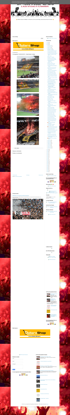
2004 (47, 167)
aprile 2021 (49, 144)
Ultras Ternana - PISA (50, 99)
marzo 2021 (49, 145)
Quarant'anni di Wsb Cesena (51, 63)
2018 (47, 151)
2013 (47, 157)
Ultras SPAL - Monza (50, 98)
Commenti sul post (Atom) (18, 176)
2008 (47, 162)
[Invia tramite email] (14, 148)
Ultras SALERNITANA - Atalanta (51, 72)
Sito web (37, 16)
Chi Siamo (17, 16)
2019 (47, 150)
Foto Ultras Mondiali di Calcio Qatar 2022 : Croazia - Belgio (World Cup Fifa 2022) (54, 315)
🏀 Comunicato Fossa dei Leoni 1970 (52, 126)
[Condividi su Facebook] (17, 148)
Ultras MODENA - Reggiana (51, 124)
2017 (47, 152)
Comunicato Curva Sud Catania (51, 131)
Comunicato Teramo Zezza (50, 117)
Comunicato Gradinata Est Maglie (51, 59)
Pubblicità (32, 16)
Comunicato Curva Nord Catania (51, 73)
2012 (47, 158)
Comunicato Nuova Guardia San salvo (52, 79)
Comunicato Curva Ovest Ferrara (51, 118)
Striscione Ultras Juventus (50, 90)
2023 (47, 42)
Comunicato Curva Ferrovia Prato (51, 119)
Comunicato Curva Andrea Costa (51, 135)
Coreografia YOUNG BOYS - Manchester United (51, 86)
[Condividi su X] (16, 148)
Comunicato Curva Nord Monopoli (51, 109)
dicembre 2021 (50, 45)
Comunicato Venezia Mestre (51, 80)
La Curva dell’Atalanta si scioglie (51, 116)
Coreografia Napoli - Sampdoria (44, 398)
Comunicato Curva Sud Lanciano (51, 67)
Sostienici (22, 16)
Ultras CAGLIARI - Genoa (50, 96)
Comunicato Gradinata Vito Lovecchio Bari (54, 305)
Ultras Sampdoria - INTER (50, 97)
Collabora (27, 16)
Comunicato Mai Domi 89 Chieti (51, 89)
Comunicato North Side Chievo (51, 91)
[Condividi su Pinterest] (18, 148)
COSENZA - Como (49, 62)
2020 (47, 149)
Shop (41, 16)
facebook (49, 16)
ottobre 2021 (49, 47)
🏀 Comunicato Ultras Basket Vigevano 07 (51, 123)
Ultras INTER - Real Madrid (51, 84)
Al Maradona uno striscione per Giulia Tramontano (21, 195)
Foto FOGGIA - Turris (50, 104)
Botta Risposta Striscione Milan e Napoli (54, 294)
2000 (47, 171)
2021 (47, 44)
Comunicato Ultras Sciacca (43, 384)
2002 (47, 169)
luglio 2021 (49, 141)
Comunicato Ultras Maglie (50, 107)
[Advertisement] (35, 28)
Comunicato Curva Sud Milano (51, 115)
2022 (47, 43)
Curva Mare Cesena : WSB (50, 64)
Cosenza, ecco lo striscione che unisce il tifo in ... (51, 69)
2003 (47, 168)
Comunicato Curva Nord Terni (51, 71)
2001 (47, 170)
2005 (47, 166)
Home (13, 16)
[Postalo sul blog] (15, 148)
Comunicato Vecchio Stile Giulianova (52, 127)
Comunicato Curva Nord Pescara (44, 393)
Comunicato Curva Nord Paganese (52, 70)
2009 (47, 161)
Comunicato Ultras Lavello (50, 114)
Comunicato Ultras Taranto (50, 108)
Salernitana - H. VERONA (50, 57)
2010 (47, 160)
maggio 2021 (49, 143)
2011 (47, 159)
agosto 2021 (49, 140)
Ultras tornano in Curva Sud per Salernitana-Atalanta (51, 83)
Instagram (54, 16)
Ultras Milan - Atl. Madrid (50, 49)
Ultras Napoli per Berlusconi (44, 375)
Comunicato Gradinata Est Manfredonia (50, 61)
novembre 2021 (50, 46)
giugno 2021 (49, 142)
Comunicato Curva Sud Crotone (51, 58)
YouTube (45, 16)
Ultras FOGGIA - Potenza (50, 125)
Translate (52, 198)
